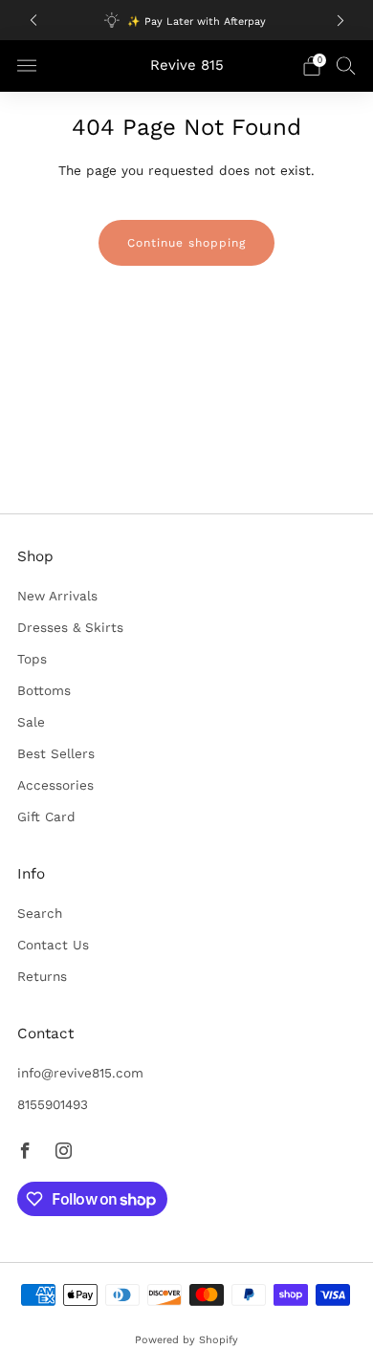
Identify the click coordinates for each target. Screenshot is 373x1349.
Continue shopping (186, 243)
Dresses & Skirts (70, 627)
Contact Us (53, 944)
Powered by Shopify (186, 1340)
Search (39, 913)
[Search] (346, 65)
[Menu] (26, 66)
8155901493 (52, 1104)
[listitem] (187, 20)
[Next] (340, 21)
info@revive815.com (80, 1072)
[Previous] (33, 21)
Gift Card (46, 816)
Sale (31, 721)
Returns (42, 976)
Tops (32, 658)
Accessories (55, 785)
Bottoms (44, 690)
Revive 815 (187, 65)
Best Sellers (56, 753)
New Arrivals (57, 595)
